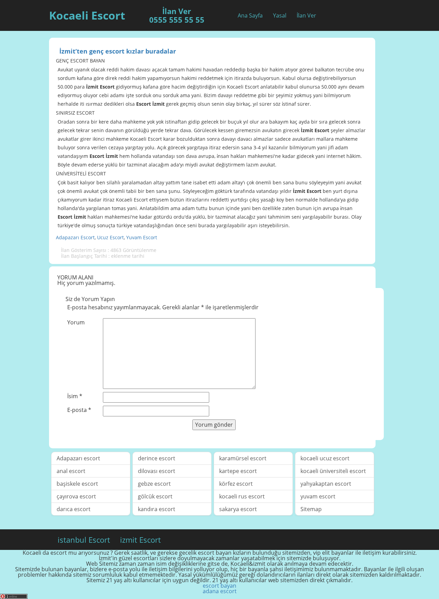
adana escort (220, 591)
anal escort (71, 471)
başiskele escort (77, 483)
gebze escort (154, 483)
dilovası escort (156, 471)
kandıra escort (156, 509)
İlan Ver (306, 15)
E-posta (79, 410)
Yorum (76, 322)
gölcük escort (155, 496)
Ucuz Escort (110, 237)
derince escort (156, 458)
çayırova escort (76, 496)
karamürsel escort (242, 458)
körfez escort (236, 483)
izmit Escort (140, 539)
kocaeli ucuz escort (324, 458)
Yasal (279, 15)
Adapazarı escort (78, 458)
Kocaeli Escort (87, 15)
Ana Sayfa (250, 15)
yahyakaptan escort (325, 483)
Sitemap (311, 509)
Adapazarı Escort (75, 237)
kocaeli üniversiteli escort (333, 471)
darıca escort (74, 509)
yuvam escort (317, 496)
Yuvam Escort (141, 237)
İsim (74, 396)
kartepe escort (238, 471)
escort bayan (219, 585)
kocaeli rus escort (242, 496)
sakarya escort (238, 509)
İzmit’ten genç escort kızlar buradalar (117, 51)
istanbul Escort (84, 539)
